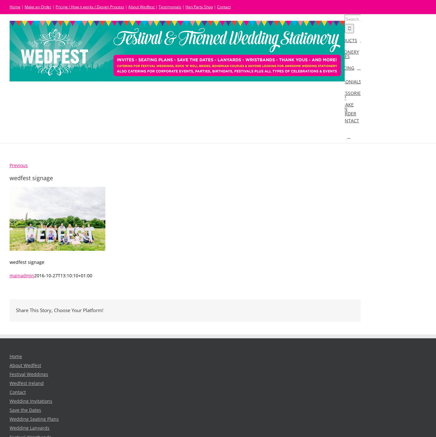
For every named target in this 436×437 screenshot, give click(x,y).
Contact (224, 7)
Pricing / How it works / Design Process (90, 7)
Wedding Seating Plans (34, 419)
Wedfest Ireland (27, 383)
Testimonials (170, 7)
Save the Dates (25, 410)
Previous (19, 165)
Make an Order (38, 7)
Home (15, 7)
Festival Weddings (29, 374)
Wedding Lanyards (29, 428)
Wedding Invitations (31, 401)
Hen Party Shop (199, 7)
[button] (348, 136)
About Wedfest (141, 7)
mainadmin (22, 276)
